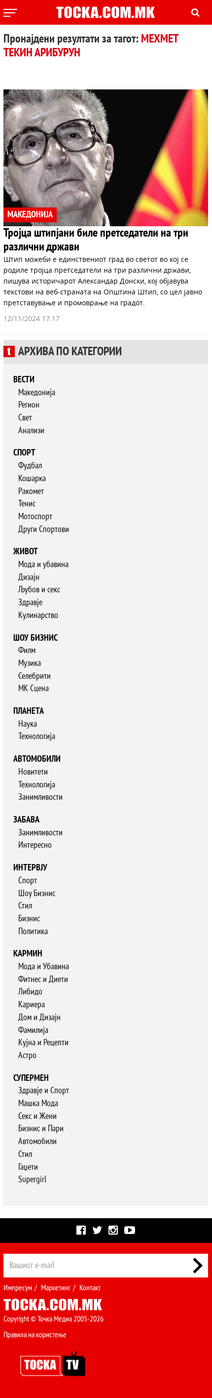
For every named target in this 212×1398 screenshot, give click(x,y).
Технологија (36, 736)
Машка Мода (38, 1103)
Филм (26, 650)
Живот (25, 551)
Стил (25, 906)
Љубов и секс (39, 589)
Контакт (90, 1287)
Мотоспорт (35, 516)
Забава (26, 820)
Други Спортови (43, 529)
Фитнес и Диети (43, 979)
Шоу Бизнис (36, 893)
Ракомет (31, 491)
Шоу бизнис (35, 638)
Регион (28, 405)
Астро (27, 1055)
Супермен (31, 1078)
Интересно (35, 845)
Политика (33, 931)
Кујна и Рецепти (43, 1042)
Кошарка (32, 478)
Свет (25, 417)
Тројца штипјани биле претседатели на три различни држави (95, 240)
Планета (28, 711)
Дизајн (28, 577)
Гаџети (28, 1167)
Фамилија (33, 1030)
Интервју (30, 868)
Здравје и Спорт (43, 1090)
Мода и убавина (43, 564)
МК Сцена (33, 688)
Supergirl (32, 1179)
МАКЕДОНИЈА (30, 214)
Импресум (17, 1287)
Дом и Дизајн (39, 1017)
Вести (24, 379)
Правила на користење (35, 1334)
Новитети (33, 772)
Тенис (26, 503)
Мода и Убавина (43, 966)
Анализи (31, 430)
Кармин (27, 953)
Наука (27, 724)
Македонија (36, 392)
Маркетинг (56, 1287)
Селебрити (34, 676)
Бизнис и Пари (41, 1128)
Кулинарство (38, 615)
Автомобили (37, 759)
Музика (29, 663)
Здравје (30, 602)
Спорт (24, 453)
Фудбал (30, 465)
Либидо (30, 992)
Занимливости (40, 797)
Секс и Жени (37, 1116)
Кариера (31, 1004)
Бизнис (29, 918)
